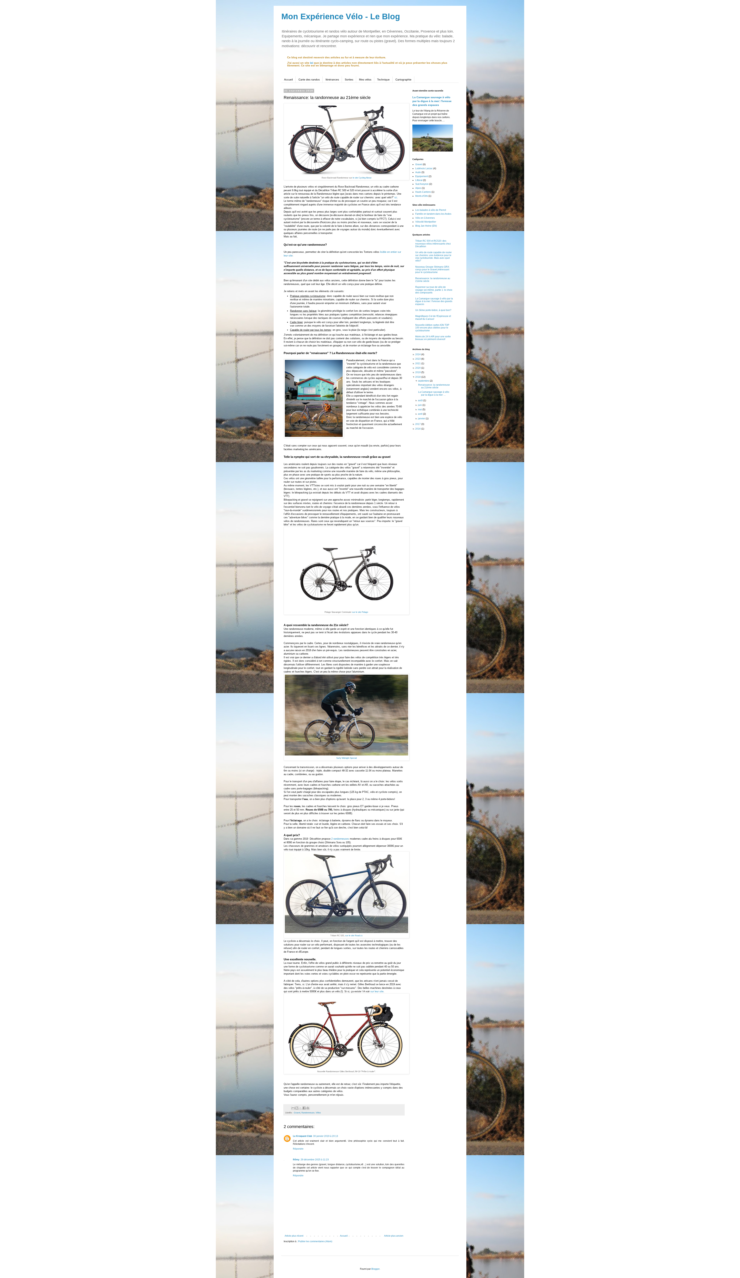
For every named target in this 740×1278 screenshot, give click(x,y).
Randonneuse (307, 1112)
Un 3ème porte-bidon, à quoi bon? (433, 310)
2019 (418, 372)
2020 (418, 368)
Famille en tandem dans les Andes (433, 214)
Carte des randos (309, 79)
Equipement (421, 176)
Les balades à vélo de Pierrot (430, 210)
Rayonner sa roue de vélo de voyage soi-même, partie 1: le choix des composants (433, 290)
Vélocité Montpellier (425, 221)
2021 (418, 363)
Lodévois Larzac (424, 168)
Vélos (318, 1112)
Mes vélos (365, 79)
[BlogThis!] (297, 1108)
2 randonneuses (340, 838)
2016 (418, 428)
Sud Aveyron (422, 184)
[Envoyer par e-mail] (293, 1108)
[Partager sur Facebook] (304, 1108)
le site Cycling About (362, 178)
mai (420, 409)
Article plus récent (294, 1235)
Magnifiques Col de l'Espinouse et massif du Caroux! (433, 317)
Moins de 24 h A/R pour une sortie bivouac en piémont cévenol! (433, 338)
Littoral (418, 180)
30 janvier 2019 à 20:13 (325, 1136)
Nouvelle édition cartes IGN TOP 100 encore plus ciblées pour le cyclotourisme (432, 328)
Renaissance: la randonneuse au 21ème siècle (434, 386)
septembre (424, 380)
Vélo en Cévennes (425, 218)
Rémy (296, 1159)
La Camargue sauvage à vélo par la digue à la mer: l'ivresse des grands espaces (432, 101)
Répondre (298, 1148)
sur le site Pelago (360, 612)
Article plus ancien (393, 1235)
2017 (418, 424)
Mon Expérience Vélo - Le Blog (340, 16)
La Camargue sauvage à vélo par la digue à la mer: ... (433, 393)
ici (311, 62)
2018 (418, 377)
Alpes (418, 188)
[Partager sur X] (300, 1108)
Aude (418, 172)
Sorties (349, 79)
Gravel (297, 1112)
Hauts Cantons (423, 192)
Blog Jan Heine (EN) (426, 225)
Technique (383, 79)
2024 (418, 354)
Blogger (375, 1269)
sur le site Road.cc (354, 935)
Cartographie (403, 79)
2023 (418, 359)
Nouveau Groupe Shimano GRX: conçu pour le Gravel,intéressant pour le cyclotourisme (432, 269)
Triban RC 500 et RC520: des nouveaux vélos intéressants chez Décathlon (433, 244)
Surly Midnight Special (346, 758)
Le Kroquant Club (302, 1136)
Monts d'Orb (421, 196)
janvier (422, 418)
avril (420, 414)
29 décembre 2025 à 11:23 (315, 1159)
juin (420, 405)
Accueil (288, 79)
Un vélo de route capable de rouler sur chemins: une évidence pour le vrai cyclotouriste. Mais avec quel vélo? (433, 256)
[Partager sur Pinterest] (308, 1108)
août (420, 400)
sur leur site (376, 991)
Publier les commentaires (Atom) (315, 1241)
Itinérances (332, 79)
